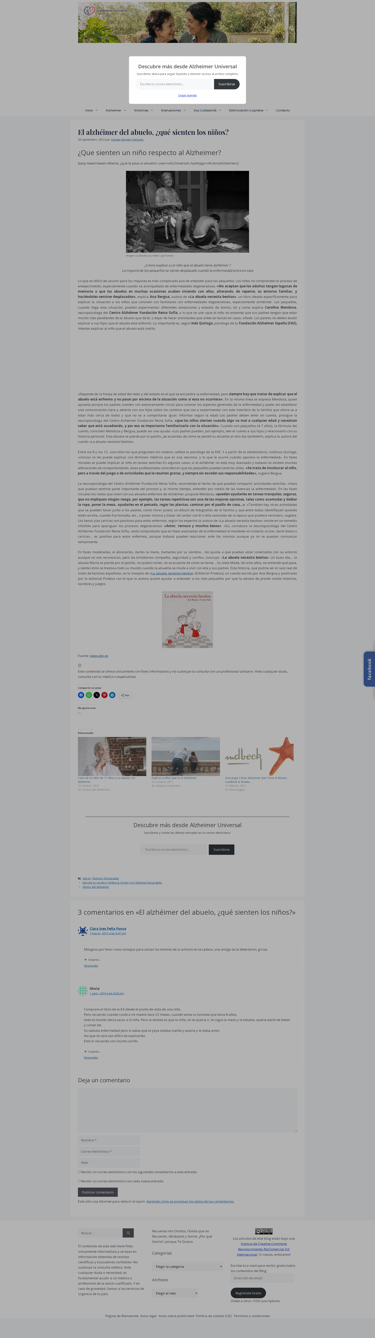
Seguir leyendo (187, 95)
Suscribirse (227, 84)
